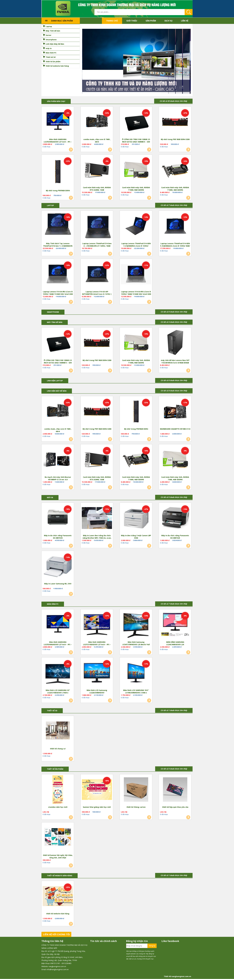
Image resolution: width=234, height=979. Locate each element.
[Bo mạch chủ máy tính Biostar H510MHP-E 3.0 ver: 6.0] (58, 460)
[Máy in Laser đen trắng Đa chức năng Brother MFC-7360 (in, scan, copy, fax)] (97, 518)
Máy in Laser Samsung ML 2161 (57, 584)
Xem (71, 150)
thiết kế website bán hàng (57, 914)
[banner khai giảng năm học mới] (97, 790)
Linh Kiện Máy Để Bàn (56, 391)
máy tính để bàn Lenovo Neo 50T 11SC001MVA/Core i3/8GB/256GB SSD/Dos (175, 361)
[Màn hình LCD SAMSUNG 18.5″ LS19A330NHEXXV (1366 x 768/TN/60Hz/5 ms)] (136, 673)
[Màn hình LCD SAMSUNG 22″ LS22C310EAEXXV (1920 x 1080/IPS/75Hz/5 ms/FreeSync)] (58, 673)
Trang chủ (112, 20)
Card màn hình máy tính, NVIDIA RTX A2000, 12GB (97, 188)
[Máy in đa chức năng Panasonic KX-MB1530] (58, 518)
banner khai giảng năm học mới (97, 807)
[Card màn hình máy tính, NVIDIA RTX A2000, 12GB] (97, 170)
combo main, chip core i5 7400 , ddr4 (97, 140)
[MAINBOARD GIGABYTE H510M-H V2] (175, 412)
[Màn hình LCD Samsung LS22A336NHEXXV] (97, 673)
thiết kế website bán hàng (59, 876)
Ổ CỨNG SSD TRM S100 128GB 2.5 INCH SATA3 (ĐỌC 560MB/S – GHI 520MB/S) (136, 140)
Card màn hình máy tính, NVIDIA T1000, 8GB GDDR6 (136, 188)
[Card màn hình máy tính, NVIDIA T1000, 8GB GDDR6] (136, 170)
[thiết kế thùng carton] (136, 790)
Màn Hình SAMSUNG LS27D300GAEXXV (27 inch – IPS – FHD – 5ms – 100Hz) (58, 140)
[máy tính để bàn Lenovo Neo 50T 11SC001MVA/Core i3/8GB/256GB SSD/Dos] (175, 343)
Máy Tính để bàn (54, 322)
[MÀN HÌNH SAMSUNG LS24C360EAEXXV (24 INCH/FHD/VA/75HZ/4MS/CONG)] (175, 625)
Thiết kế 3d (52, 711)
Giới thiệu (131, 20)
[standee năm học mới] (58, 790)
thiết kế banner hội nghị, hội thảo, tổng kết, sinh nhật (58, 856)
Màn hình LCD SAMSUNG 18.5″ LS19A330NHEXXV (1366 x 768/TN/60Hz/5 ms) (136, 691)
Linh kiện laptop (55, 381)
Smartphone (53, 312)
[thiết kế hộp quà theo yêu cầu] (175, 790)
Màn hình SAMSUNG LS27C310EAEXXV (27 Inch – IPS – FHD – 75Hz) (97, 643)
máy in (50, 497)
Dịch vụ (168, 20)
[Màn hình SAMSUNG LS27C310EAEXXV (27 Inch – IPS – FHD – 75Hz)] (97, 625)
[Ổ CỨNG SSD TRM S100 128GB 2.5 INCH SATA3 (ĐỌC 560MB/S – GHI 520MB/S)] (136, 122)
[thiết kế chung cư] (58, 731)
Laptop (50, 205)
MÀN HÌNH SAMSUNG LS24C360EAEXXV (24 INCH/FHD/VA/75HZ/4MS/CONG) (175, 643)
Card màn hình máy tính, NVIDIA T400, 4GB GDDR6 (175, 478)
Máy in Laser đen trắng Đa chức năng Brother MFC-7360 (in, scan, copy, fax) (97, 536)
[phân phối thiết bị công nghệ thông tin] (117, 8)
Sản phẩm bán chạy (56, 101)
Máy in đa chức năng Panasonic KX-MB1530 (58, 536)
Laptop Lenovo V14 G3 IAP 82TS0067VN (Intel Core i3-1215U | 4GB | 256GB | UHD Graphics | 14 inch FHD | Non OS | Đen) (97, 293)
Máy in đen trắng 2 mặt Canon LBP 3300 (136, 536)
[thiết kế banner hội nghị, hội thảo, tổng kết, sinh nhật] (58, 838)
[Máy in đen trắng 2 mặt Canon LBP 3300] (136, 518)
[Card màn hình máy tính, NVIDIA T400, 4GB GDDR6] (175, 460)
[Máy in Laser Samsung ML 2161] (58, 566)
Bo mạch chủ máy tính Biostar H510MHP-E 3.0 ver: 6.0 (58, 478)
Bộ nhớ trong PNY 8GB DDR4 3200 (175, 139)
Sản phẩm (151, 20)
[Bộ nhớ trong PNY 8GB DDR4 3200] (175, 122)
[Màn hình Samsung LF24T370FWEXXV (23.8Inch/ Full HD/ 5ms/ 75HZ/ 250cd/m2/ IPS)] (136, 625)
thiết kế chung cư (58, 749)
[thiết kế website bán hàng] (58, 896)
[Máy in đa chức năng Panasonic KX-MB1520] (175, 518)
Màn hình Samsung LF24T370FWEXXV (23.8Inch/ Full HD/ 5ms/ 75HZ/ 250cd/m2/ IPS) (136, 643)
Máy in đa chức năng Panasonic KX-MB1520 (175, 536)
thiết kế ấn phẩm (55, 769)
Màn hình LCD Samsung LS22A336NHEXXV (97, 691)
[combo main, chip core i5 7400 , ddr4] (97, 122)
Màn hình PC (52, 604)
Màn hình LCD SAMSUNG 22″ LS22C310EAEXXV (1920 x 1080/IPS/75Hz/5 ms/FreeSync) (58, 691)
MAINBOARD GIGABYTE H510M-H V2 (175, 429)
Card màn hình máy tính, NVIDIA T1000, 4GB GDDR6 (175, 188)
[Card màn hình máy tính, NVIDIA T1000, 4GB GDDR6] (175, 170)
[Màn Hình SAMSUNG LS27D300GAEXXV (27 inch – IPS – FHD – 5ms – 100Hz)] (58, 122)
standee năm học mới (57, 807)
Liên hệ (184, 20)
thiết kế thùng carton (136, 807)
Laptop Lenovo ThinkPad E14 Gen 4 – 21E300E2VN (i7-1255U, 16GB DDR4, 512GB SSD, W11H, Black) (97, 244)
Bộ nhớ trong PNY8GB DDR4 (58, 190)
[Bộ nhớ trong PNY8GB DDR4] (58, 172)
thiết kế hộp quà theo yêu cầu (175, 807)
